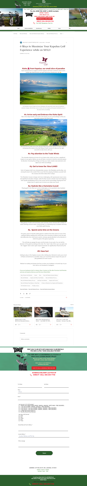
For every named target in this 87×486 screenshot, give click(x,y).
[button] (39, 28)
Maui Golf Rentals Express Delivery (37, 33)
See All (72, 304)
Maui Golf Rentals (23, 33)
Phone (19, 389)
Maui (40, 275)
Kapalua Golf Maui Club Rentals (37, 277)
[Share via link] (30, 293)
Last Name (46, 384)
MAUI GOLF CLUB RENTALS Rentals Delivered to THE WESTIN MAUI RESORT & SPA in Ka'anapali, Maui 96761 (22, 320)
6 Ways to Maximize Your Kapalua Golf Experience (52, 283)
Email (19, 396)
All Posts (15, 33)
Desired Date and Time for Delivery (25, 424)
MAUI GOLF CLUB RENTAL (43, 462)
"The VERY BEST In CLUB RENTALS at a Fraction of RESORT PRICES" (46, 9)
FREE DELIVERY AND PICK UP (44, 16)
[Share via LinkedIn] (26, 293)
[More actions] (66, 42)
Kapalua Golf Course (53, 280)
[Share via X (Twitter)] (23, 293)
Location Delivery (21, 434)
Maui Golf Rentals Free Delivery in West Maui (30, 283)
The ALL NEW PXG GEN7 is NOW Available (44, 11)
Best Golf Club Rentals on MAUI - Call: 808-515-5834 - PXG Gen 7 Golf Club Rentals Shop (43, 320)
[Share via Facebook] (20, 293)
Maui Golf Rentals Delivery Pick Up (28, 280)
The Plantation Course (25, 285)
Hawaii (35, 275)
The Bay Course (35, 285)
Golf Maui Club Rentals (42, 280)
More (61, 33)
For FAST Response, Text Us (44, 23)
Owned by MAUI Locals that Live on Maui (45, 6)
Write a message (21, 440)
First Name (20, 384)
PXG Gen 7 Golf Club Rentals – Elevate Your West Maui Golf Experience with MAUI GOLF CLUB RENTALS (64, 320)
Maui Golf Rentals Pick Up (52, 33)
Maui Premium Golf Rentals (26, 275)
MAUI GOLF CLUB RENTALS (43, 3)
